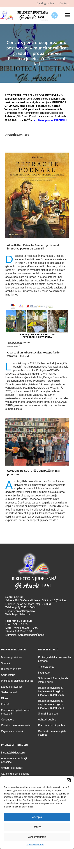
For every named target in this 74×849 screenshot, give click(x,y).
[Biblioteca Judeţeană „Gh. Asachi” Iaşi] (24, 10)
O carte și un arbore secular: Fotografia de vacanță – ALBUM (33, 354)
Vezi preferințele (37, 836)
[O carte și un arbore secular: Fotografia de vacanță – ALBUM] (37, 325)
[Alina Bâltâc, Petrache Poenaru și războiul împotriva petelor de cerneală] (37, 195)
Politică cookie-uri (35, 844)
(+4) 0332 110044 (25, 607)
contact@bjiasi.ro (24, 611)
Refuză (37, 826)
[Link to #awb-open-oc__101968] (54, 15)
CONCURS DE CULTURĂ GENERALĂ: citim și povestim (33, 472)
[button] (68, 780)
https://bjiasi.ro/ (21, 614)
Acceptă (37, 816)
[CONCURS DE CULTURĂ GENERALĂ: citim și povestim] (37, 442)
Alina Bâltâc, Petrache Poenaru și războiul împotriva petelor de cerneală (33, 246)
